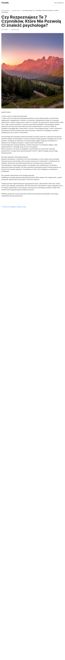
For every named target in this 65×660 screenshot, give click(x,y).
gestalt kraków (6, 112)
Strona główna (59, 3)
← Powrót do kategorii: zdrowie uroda (13, 207)
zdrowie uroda (16, 10)
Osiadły (5, 2)
